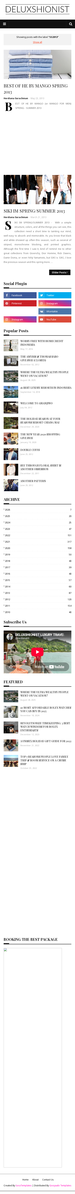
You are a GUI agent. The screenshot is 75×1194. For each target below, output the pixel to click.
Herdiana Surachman (16, 98)
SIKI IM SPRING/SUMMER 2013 (34, 211)
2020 (38, 548)
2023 (38, 529)
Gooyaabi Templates (60, 1185)
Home (25, 1179)
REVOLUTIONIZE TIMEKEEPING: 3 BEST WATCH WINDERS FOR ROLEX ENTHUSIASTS (45, 726)
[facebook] (20, 295)
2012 (38, 599)
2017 (38, 567)
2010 (38, 612)
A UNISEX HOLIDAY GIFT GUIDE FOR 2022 (45, 741)
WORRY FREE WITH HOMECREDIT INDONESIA (41, 342)
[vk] (54, 311)
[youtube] (54, 319)
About (35, 1179)
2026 (38, 509)
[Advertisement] (37, 143)
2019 (38, 554)
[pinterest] (20, 303)
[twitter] (54, 295)
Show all (37, 42)
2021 (38, 541)
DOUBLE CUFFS (30, 450)
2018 (38, 561)
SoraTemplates (24, 1185)
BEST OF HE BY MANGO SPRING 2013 (36, 89)
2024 (38, 522)
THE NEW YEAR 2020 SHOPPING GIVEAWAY (40, 436)
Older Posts (59, 272)
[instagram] (54, 303)
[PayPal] (20, 311)
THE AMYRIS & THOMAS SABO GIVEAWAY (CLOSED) (39, 358)
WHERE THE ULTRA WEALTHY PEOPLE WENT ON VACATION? (44, 374)
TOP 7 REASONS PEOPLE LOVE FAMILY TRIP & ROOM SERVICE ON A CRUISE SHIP (44, 760)
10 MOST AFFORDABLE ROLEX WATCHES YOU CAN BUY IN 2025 (45, 709)
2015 (38, 580)
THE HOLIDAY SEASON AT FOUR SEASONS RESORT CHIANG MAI (40, 420)
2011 (38, 605)
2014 (38, 586)
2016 (38, 573)
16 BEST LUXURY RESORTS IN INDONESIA (45, 387)
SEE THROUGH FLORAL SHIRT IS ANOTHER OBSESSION (40, 467)
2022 (38, 535)
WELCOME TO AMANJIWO (36, 403)
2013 (38, 593)
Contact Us (48, 1179)
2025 (38, 516)
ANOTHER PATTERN (33, 481)
